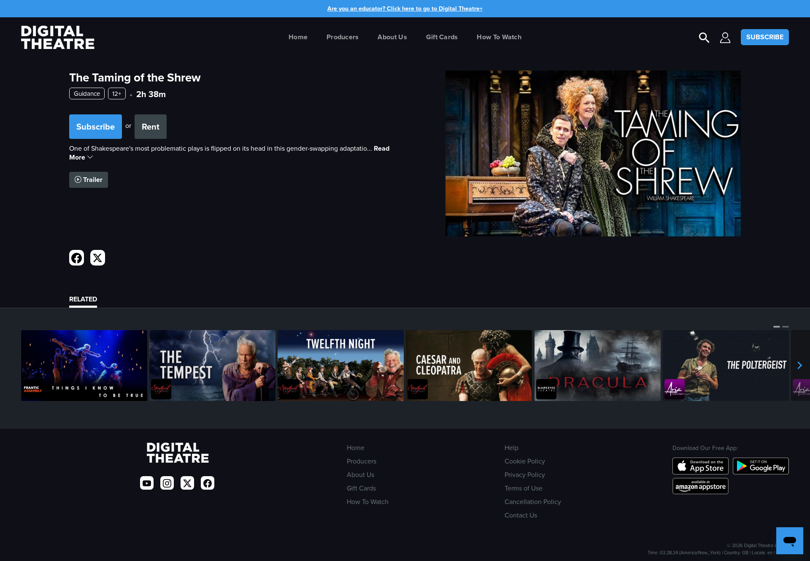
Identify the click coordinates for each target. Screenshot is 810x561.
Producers (343, 37)
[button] (776, 327)
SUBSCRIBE (764, 37)
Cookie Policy (525, 461)
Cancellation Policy (533, 501)
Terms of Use (524, 488)
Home (298, 37)
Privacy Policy (525, 474)
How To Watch (499, 37)
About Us (392, 37)
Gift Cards (442, 37)
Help (511, 447)
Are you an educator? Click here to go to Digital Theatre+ (405, 8)
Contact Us (521, 515)
